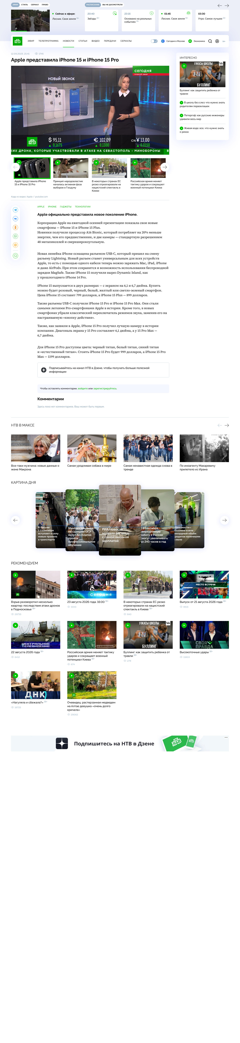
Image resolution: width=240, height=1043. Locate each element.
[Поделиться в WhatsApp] (15, 236)
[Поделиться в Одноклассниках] (15, 227)
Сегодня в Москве (175, 41)
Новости (68, 41)
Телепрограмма (48, 41)
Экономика (199, 41)
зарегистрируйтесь (104, 388)
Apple (40, 206)
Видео (96, 41)
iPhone (52, 206)
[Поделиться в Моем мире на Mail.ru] (15, 245)
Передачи (110, 41)
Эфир (31, 41)
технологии (83, 206)
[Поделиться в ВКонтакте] (15, 218)
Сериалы (126, 41)
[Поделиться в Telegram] (15, 210)
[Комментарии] (15, 255)
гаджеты (66, 206)
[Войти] (217, 41)
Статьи (83, 41)
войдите (83, 388)
